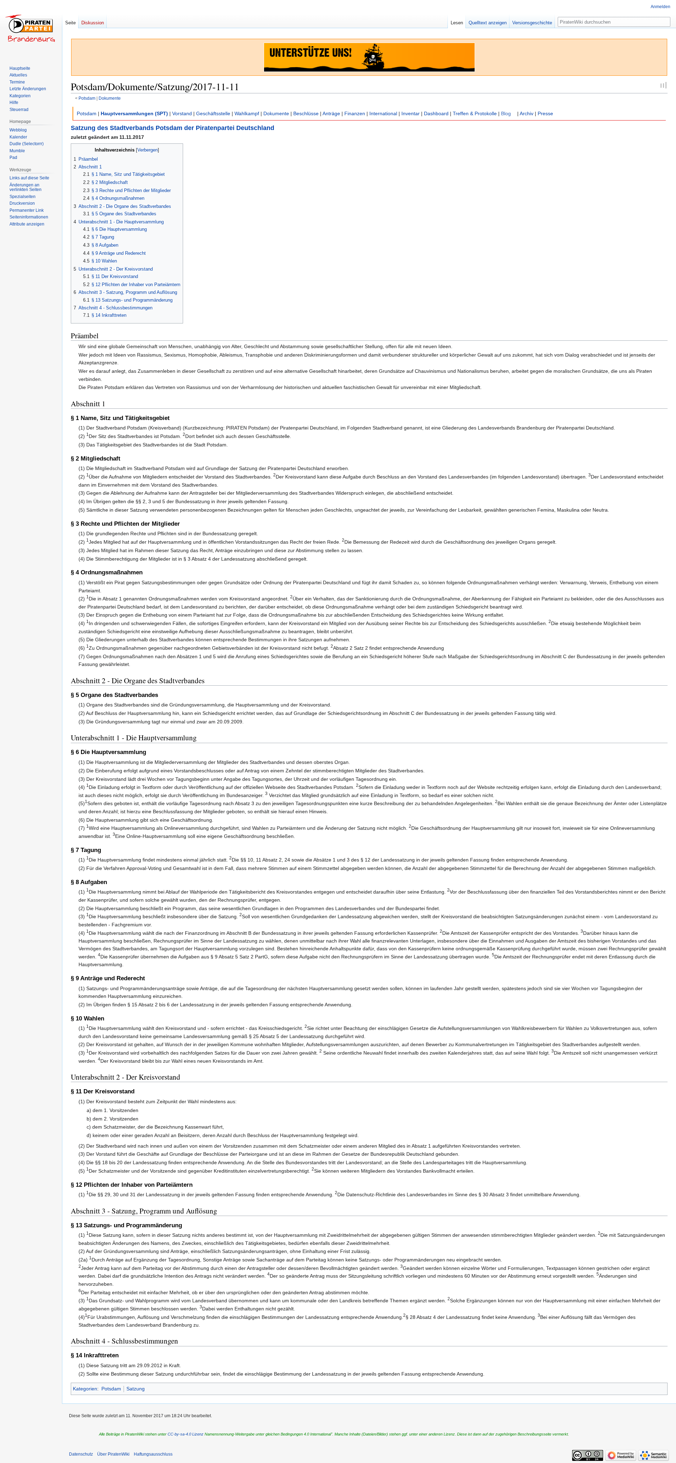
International (383, 113)
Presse (545, 113)
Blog (506, 113)
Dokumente (110, 98)
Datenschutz (81, 1454)
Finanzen (354, 113)
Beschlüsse (306, 113)
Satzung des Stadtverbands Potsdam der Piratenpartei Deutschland (172, 127)
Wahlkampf (246, 113)
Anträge (331, 113)
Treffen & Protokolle (475, 113)
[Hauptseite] (31, 28)
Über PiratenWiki (113, 1454)
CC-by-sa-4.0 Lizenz (186, 1434)
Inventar (410, 113)
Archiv (526, 113)
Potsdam (87, 98)
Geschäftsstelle (213, 113)
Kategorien (85, 1388)
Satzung (135, 1388)
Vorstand (182, 113)
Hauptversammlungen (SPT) (134, 113)
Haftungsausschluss (153, 1454)
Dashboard (436, 113)
